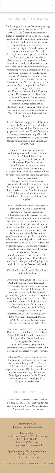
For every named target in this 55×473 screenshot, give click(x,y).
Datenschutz (46, 463)
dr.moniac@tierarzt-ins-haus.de (27, 445)
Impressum (33, 463)
